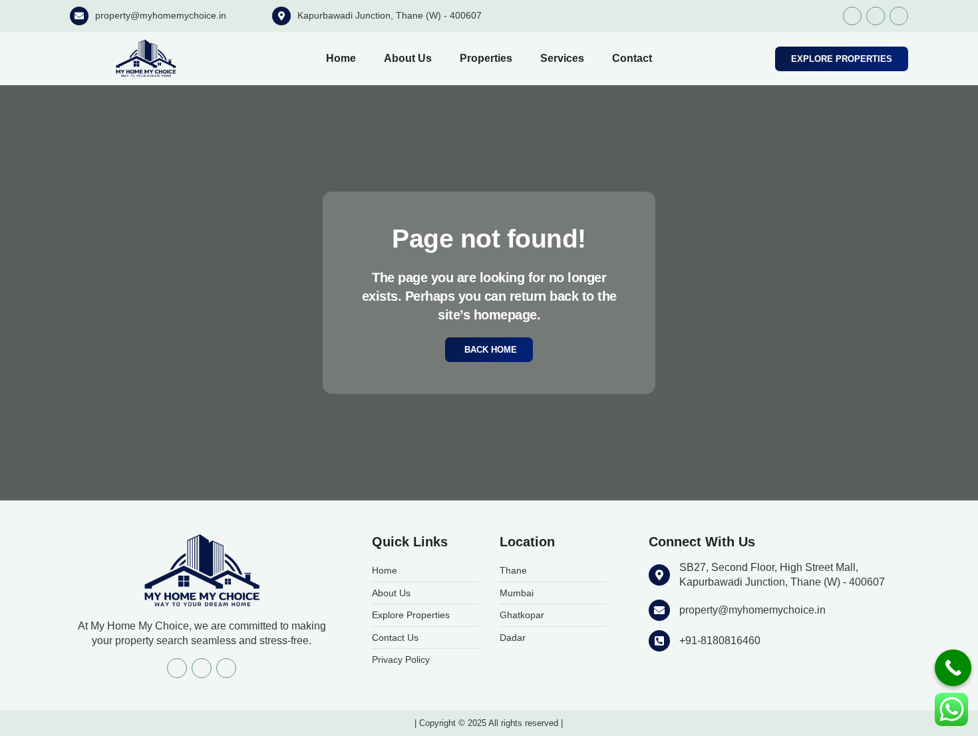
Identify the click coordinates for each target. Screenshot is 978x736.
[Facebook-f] (852, 16)
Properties (486, 58)
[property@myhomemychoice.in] (79, 16)
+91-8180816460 (719, 640)
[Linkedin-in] (899, 16)
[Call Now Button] (953, 667)
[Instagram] (875, 16)
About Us (408, 58)
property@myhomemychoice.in (160, 15)
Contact (632, 58)
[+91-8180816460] (659, 640)
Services (562, 58)
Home (341, 58)
